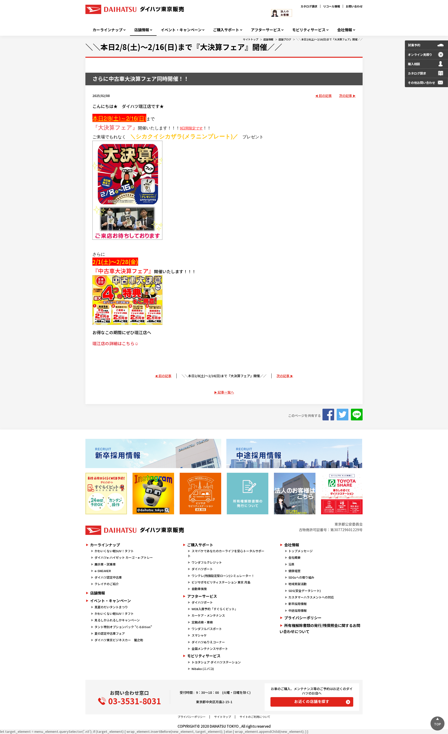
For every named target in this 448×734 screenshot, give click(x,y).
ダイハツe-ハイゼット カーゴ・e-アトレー (123, 557)
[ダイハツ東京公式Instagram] (153, 493)
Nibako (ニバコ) (203, 668)
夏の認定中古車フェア (109, 633)
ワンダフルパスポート (207, 629)
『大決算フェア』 (115, 127)
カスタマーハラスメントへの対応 (311, 597)
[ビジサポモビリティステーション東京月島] (200, 493)
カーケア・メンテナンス (208, 615)
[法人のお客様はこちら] (294, 493)
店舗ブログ (284, 39)
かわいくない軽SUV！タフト (114, 551)
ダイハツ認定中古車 (108, 577)
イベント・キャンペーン (181, 29)
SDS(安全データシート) (304, 590)
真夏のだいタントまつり (111, 607)
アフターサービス (266, 29)
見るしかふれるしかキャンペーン (117, 620)
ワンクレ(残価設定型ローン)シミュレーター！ (223, 575)
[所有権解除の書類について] (247, 493)
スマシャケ (199, 635)
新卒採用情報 (297, 604)
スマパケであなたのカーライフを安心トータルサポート (226, 553)
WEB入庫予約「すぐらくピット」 (215, 609)
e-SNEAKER (102, 571)
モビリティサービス (309, 29)
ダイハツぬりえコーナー (208, 642)
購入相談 (414, 64)
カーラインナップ (107, 29)
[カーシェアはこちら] (342, 493)
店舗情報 (141, 29)
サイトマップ (222, 717)
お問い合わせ (354, 6)
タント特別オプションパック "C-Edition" (123, 627)
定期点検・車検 (202, 622)
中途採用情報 (297, 610)
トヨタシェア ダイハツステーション (216, 662)
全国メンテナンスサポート (210, 648)
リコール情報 (331, 6)
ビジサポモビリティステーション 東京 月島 (221, 582)
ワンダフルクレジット (207, 562)
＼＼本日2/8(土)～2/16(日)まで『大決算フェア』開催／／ (329, 39)
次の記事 (345, 95)
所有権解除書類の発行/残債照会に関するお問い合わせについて (320, 628)
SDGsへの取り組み (301, 577)
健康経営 (294, 571)
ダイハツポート (202, 569)
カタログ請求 (309, 6)
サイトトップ (250, 39)
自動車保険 (199, 589)
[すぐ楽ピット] (106, 493)
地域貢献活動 (297, 584)
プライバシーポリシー (303, 617)
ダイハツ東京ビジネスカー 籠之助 (118, 640)
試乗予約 (414, 45)
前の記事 (325, 95)
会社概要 (294, 557)
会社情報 (344, 29)
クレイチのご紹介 (106, 584)
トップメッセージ (300, 551)
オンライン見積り (420, 54)
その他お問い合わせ (421, 82)
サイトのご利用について (255, 717)
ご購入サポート (226, 29)
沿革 (291, 564)
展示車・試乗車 (105, 564)
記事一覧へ (226, 392)
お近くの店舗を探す (311, 701)
